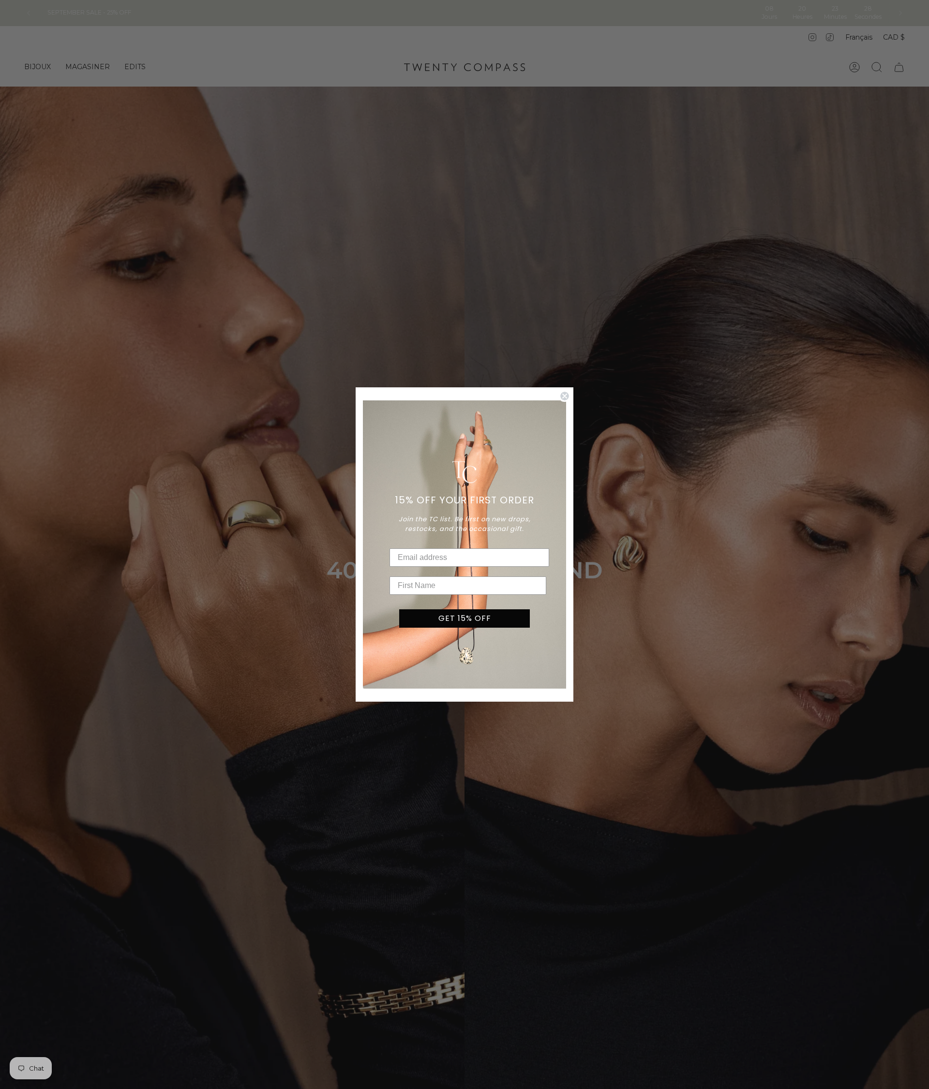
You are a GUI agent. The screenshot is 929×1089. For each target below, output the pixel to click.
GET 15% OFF (464, 618)
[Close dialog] (564, 396)
